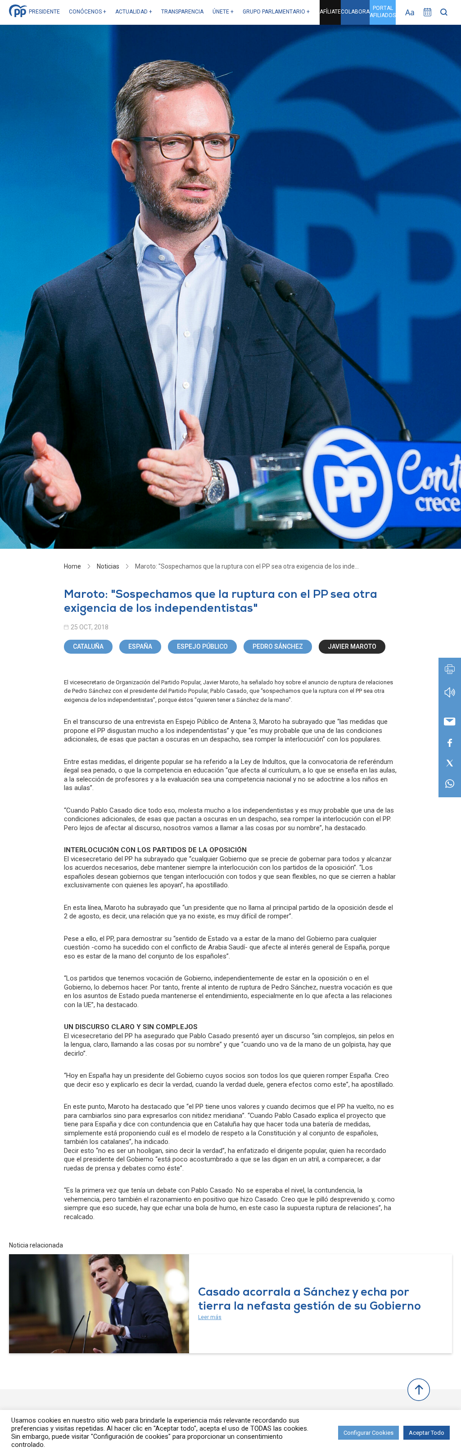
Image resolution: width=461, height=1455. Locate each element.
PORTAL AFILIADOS (383, 11)
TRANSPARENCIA (182, 12)
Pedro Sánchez (278, 646)
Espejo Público (202, 646)
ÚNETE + (223, 12)
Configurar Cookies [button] (368, 1432)
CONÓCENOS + (87, 12)
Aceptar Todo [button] (426, 1432)
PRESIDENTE (44, 12)
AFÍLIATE (330, 12)
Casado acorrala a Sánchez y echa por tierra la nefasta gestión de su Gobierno (309, 1300)
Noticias (108, 566)
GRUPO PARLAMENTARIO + (276, 12)
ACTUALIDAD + (133, 12)
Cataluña (88, 646)
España (140, 646)
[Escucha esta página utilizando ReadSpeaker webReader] (449, 696)
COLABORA (355, 12)
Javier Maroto (352, 646)
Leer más (209, 1317)
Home (72, 566)
